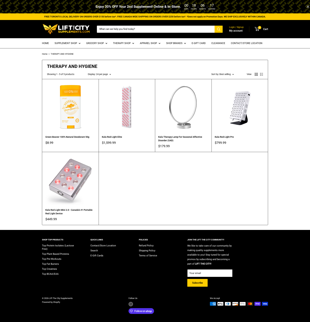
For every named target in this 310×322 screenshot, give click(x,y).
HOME (45, 43)
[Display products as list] (261, 74)
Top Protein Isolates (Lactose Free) (58, 247)
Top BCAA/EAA (50, 273)
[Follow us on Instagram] (131, 304)
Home (44, 54)
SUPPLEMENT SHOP (66, 43)
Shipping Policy (147, 250)
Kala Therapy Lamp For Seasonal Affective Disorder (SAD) (180, 139)
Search (94, 250)
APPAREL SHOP (148, 43)
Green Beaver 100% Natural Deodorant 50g (67, 137)
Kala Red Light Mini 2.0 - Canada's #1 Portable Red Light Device (69, 212)
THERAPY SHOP (122, 43)
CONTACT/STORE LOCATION (246, 43)
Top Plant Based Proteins (55, 254)
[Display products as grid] (256, 74)
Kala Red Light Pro (224, 137)
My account (236, 30)
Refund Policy (146, 245)
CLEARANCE (218, 43)
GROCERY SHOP (95, 43)
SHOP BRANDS (174, 43)
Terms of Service (148, 255)
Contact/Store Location (103, 245)
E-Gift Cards (96, 255)
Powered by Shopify (51, 302)
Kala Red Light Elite (112, 137)
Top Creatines (49, 269)
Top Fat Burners (50, 264)
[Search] (219, 29)
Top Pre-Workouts (51, 259)
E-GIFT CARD (199, 43)
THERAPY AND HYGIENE (62, 54)
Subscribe (197, 282)
